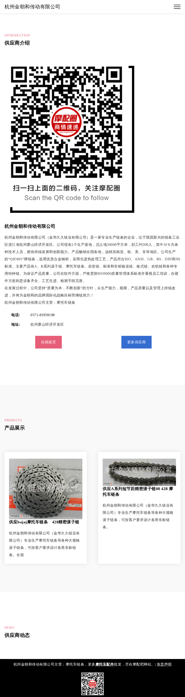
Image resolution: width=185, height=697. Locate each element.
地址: (15, 324)
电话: (15, 315)
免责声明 (164, 664)
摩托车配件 (104, 664)
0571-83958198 (42, 315)
